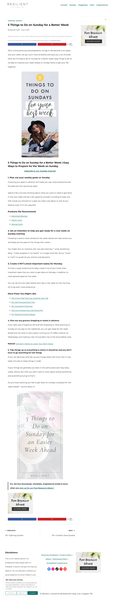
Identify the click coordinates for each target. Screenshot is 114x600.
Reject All (22, 593)
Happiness (83, 5)
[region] (21, 587)
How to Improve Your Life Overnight (27, 310)
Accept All (33, 593)
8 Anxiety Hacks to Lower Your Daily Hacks (34, 344)
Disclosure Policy (55, 40)
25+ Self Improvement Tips (23, 302)
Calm (92, 5)
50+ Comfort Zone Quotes (63, 533)
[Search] (105, 19)
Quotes (73, 5)
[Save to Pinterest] (52, 44)
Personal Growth (15, 21)
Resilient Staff (15, 30)
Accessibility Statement (57, 563)
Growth (64, 5)
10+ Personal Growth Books (23, 314)
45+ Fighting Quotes (14, 533)
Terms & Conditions (49, 555)
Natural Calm (17, 224)
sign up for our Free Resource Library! (37, 488)
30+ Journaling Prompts (21, 306)
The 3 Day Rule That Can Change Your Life (29, 298)
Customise (11, 593)
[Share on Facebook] (22, 44)
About (48, 559)
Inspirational (102, 5)
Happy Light (16, 220)
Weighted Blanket (19, 216)
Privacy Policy (66, 555)
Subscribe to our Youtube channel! (40, 171)
